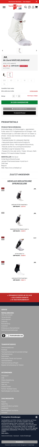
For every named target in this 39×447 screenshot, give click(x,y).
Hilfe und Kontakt (6, 315)
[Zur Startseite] (14, 7)
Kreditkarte (4, 408)
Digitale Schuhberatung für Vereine (12, 365)
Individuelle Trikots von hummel (11, 358)
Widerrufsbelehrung (7, 380)
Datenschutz (5, 382)
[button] (4, 7)
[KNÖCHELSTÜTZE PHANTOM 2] (19, 271)
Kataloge (4, 350)
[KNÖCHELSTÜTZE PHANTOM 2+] (19, 198)
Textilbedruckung (6, 354)
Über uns (4, 384)
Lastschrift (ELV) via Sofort (9, 406)
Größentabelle (34, 91)
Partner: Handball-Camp (9, 389)
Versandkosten (6, 317)
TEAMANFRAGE (19, 113)
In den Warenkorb (19, 102)
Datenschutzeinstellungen (9, 330)
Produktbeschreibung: (11, 127)
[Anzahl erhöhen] (19, 96)
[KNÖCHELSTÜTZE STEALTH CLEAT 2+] (19, 222)
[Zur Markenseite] (5, 58)
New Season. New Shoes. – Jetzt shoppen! (19, 1)
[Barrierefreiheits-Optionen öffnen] (3, 335)
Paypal (3, 402)
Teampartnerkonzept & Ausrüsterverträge (14, 352)
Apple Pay (4, 404)
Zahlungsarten (6, 319)
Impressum (5, 376)
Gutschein (4, 326)
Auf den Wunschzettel (20, 109)
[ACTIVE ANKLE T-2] (19, 247)
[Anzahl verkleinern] (13, 96)
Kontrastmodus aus (16, 335)
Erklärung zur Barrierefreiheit (10, 328)
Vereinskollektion (6, 361)
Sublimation (5, 356)
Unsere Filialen (6, 387)
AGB (2, 378)
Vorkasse (4, 412)
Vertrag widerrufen (7, 313)
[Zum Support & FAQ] (29, 7)
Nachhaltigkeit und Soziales (10, 391)
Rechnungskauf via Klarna (9, 410)
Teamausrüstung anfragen (9, 363)
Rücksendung (5, 324)
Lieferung (4, 321)
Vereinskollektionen (7, 347)
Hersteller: (6, 157)
